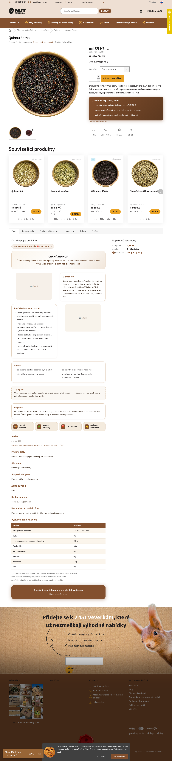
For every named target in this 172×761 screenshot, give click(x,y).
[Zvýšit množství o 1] (98, 76)
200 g (129, 252)
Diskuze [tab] (83, 231)
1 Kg (26, 219)
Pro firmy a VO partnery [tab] (49, 231)
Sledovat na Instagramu (28, 722)
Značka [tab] (95, 231)
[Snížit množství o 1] (98, 80)
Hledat (105, 11)
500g (63, 219)
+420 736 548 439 (100, 690)
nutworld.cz (98, 702)
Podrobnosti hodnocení (43, 42)
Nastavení (101, 756)
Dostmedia (159, 751)
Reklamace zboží (137, 705)
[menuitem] (14, 23)
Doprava (133, 708)
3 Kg (32, 219)
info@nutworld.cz (101, 686)
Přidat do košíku (112, 78)
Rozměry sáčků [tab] (28, 231)
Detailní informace (96, 121)
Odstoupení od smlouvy (140, 701)
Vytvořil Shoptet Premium (144, 751)
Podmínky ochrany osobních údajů (144, 697)
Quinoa (130, 245)
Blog (70, 2)
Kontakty (59, 2)
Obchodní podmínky (86, 2)
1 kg (135, 252)
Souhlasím (121, 756)
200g (20, 219)
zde (59, 751)
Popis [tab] (13, 231)
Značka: (63, 42)
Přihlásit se (70, 670)
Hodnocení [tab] (69, 231)
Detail (36, 211)
